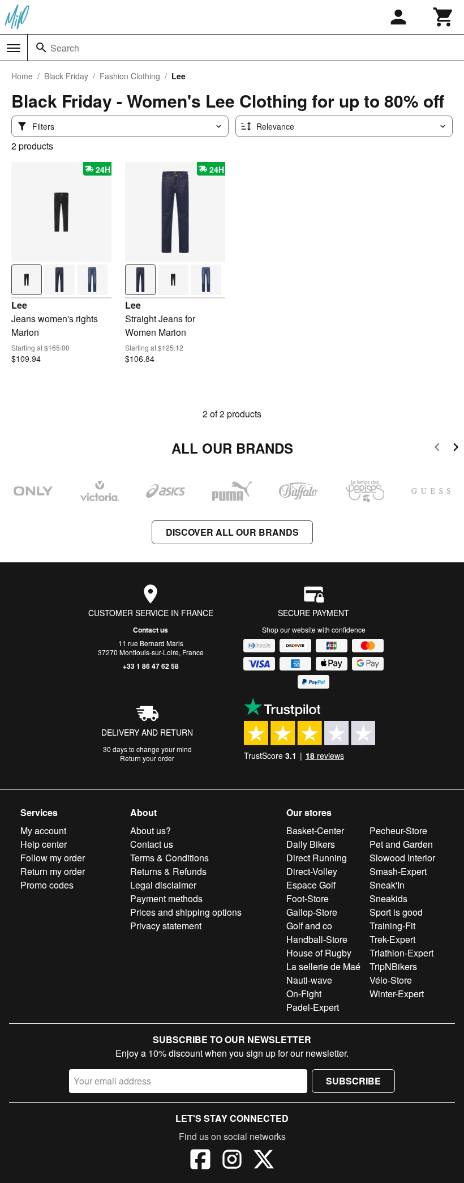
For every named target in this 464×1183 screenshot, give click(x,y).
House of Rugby (318, 952)
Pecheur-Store (398, 830)
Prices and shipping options (186, 912)
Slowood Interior (402, 857)
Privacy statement (165, 925)
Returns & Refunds (168, 871)
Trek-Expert (392, 939)
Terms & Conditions (169, 857)
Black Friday (66, 76)
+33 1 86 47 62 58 (151, 666)
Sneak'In (387, 884)
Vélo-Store (391, 979)
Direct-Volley (311, 871)
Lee (19, 304)
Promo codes (47, 884)
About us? (150, 830)
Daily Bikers (310, 844)
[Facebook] (200, 1161)
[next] (456, 449)
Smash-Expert (398, 871)
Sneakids (388, 898)
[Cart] (443, 17)
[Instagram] (232, 1161)
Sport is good (396, 912)
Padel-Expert (312, 1007)
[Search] (41, 48)
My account (43, 830)
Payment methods (166, 898)
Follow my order (52, 857)
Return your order (147, 758)
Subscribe (353, 1080)
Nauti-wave (309, 979)
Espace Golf (311, 884)
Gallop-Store (311, 912)
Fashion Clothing (130, 76)
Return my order (52, 871)
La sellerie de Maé (323, 966)
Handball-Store (316, 939)
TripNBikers (393, 966)
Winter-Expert (397, 993)
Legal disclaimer (163, 884)
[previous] (437, 449)
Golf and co (309, 925)
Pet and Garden (401, 844)
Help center (43, 844)
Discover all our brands (232, 532)
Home (22, 76)
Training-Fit (392, 925)
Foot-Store (307, 898)
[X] (263, 1161)
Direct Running (316, 857)
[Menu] (13, 48)
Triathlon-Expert (401, 952)
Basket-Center (315, 830)
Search (64, 47)
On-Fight (303, 993)
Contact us (150, 629)
